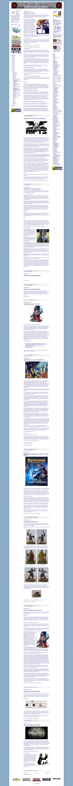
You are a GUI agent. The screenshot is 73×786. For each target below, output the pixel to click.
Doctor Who (55, 74)
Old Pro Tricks (55, 126)
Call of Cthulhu (55, 66)
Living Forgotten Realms (57, 113)
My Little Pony (55, 121)
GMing (31, 271)
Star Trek (54, 148)
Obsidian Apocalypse (56, 125)
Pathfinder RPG (30, 285)
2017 (13, 65)
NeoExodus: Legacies (56, 123)
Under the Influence (56, 155)
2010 (13, 105)
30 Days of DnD (55, 57)
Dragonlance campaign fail (36, 190)
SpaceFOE (54, 147)
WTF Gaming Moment (56, 163)
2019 (13, 63)
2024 (13, 58)
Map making (55, 117)
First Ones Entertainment (57, 85)
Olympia (54, 127)
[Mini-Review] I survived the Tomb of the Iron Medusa (36, 455)
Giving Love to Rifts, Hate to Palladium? (35, 118)
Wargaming (55, 156)
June (13, 98)
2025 (13, 57)
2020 (13, 62)
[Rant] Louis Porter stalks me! (32, 691)
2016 (13, 66)
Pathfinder (30, 606)
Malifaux (54, 116)
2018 (13, 64)
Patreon (54, 134)
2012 (13, 70)
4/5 (53, 58)
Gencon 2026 (55, 93)
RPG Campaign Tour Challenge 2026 (56, 144)
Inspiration (55, 106)
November (14, 73)
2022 (13, 60)
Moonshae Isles (55, 120)
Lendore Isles (55, 112)
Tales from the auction (56, 152)
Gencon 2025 (55, 92)
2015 (13, 67)
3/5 (53, 56)
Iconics (54, 105)
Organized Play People (56, 129)
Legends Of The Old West (57, 111)
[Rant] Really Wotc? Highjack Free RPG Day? (59, 27)
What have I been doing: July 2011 (32, 610)
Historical (54, 98)
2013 (13, 69)
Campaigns (55, 68)
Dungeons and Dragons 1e (57, 75)
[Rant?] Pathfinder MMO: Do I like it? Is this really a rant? (57, 21)
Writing (54, 162)
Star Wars (54, 149)
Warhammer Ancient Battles (56, 158)
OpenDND (54, 128)
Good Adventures (55, 95)
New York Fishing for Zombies (32, 725)
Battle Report (55, 65)
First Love (54, 84)
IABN (54, 104)
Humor (27, 285)
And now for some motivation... (32, 275)
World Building (55, 161)
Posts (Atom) (29, 774)
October (14, 74)
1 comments (34, 270)
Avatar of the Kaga (56, 64)
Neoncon (54, 124)
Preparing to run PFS (29, 13)
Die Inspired (55, 73)
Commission (27, 606)
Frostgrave (55, 89)
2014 (13, 68)
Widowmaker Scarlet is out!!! (32, 304)
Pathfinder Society (33, 517)
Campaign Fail (28, 271)
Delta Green (55, 72)
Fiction (54, 83)
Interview (54, 107)
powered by (54, 16)
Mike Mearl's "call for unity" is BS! (57, 34)
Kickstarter (55, 109)
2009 (13, 106)
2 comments (34, 115)
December (14, 72)
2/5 (53, 55)
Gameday (54, 90)
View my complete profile (15, 22)
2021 (13, 61)
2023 (13, 59)
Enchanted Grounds (39, 524)
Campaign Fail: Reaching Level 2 (32, 189)
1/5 (53, 54)
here (28, 350)
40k (53, 59)
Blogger (38, 783)
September (14, 75)
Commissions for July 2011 (31, 521)
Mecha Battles (55, 118)
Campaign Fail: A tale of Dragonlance (34, 359)
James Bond (55, 108)
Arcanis (54, 63)
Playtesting (55, 135)
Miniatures (55, 119)
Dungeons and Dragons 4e (57, 78)
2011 (13, 71)
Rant (54, 138)
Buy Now (55, 15)
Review (37, 517)
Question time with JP (56, 137)
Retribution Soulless (59, 46)
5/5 (53, 60)
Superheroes (55, 151)
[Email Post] (37, 115)
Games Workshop (55, 91)
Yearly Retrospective (56, 164)
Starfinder (54, 150)
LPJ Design (54, 115)
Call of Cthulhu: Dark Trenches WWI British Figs (59, 40)
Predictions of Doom (56, 136)
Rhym (54, 142)
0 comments (34, 284)
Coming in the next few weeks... (32, 289)
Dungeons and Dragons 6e (57, 81)
